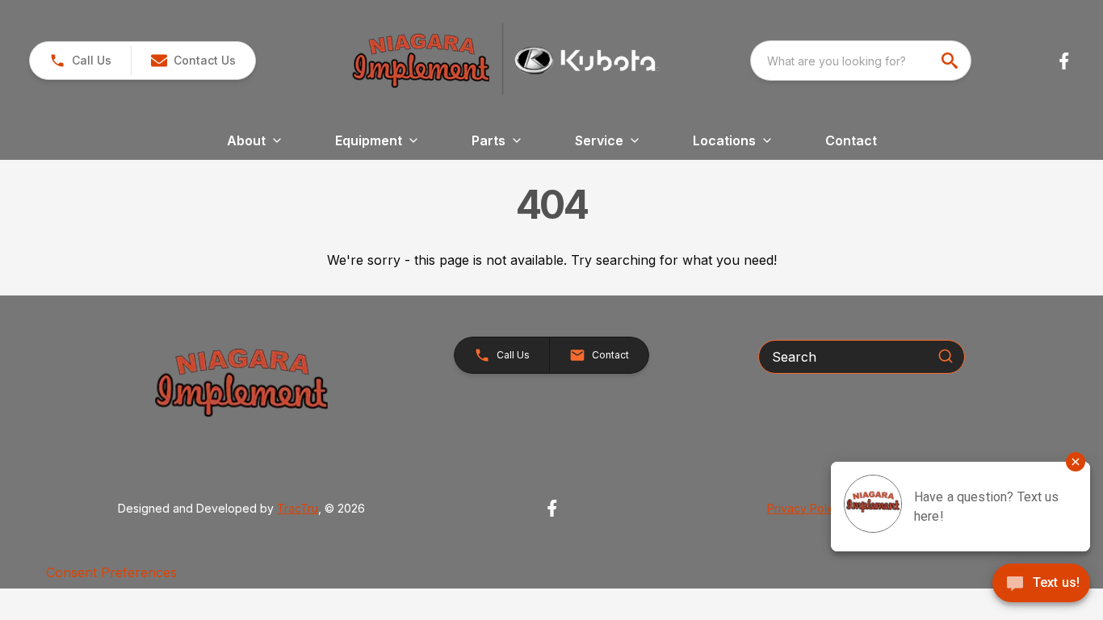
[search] (951, 60)
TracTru (297, 508)
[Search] (945, 356)
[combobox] (861, 60)
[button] (80, 60)
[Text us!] (1041, 584)
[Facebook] (1064, 61)
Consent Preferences (111, 572)
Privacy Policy (804, 508)
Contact (851, 140)
